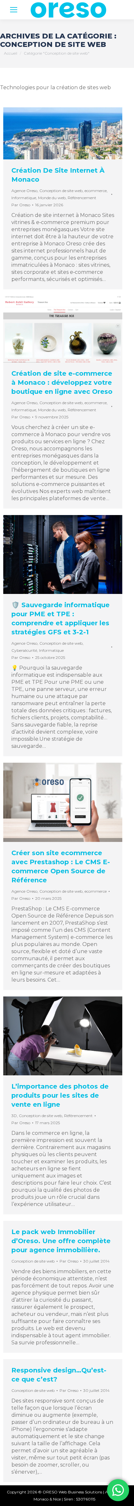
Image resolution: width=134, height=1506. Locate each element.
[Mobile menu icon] (14, 10)
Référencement (82, 197)
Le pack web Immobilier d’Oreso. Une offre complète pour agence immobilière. (61, 1241)
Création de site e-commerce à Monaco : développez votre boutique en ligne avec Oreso (62, 382)
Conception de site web (61, 190)
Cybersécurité (24, 650)
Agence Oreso (24, 190)
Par (20, 204)
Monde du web (52, 197)
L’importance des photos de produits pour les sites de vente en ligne (60, 1095)
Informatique (23, 197)
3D (14, 1115)
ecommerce (96, 190)
